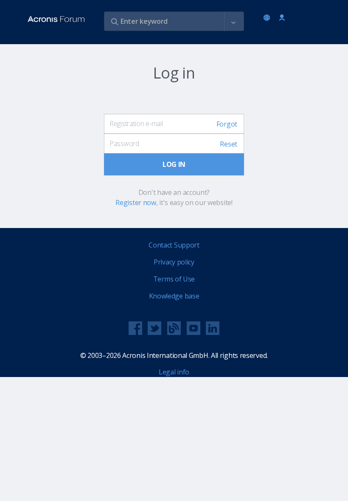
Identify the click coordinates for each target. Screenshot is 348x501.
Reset (228, 144)
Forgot (226, 124)
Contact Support (174, 245)
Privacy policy (174, 262)
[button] (233, 21)
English (268, 18)
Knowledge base (174, 296)
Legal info (174, 372)
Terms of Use (174, 279)
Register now (135, 202)
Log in (282, 18)
